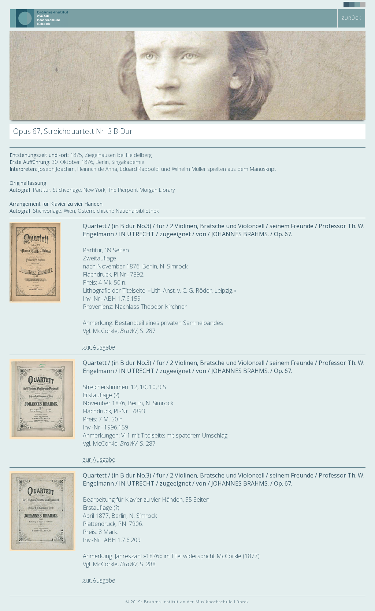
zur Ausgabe (99, 347)
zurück (351, 18)
